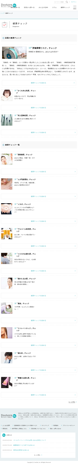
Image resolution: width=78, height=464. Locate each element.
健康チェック (65, 7)
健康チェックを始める (38, 83)
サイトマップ (45, 425)
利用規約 (55, 425)
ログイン (73, 2)
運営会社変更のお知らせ (21, 450)
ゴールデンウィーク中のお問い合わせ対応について (29, 440)
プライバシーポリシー (69, 425)
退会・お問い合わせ (55, 428)
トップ (2, 13)
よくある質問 (6, 425)
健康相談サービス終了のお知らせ (24, 445)
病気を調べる (15, 7)
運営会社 (5, 428)
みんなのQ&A (43, 7)
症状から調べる (29, 7)
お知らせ (9, 435)
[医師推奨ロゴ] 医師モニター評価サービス (25, 425)
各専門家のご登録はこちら (19, 428)
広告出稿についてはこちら (38, 428)
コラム (54, 7)
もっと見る (72, 402)
